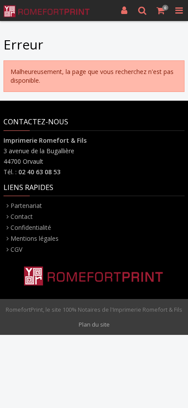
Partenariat (26, 205)
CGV (16, 249)
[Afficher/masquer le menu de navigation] (179, 10)
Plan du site (94, 324)
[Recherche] (142, 10)
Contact (21, 216)
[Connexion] (124, 10)
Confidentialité (30, 227)
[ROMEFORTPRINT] (47, 11)
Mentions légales (34, 238)
